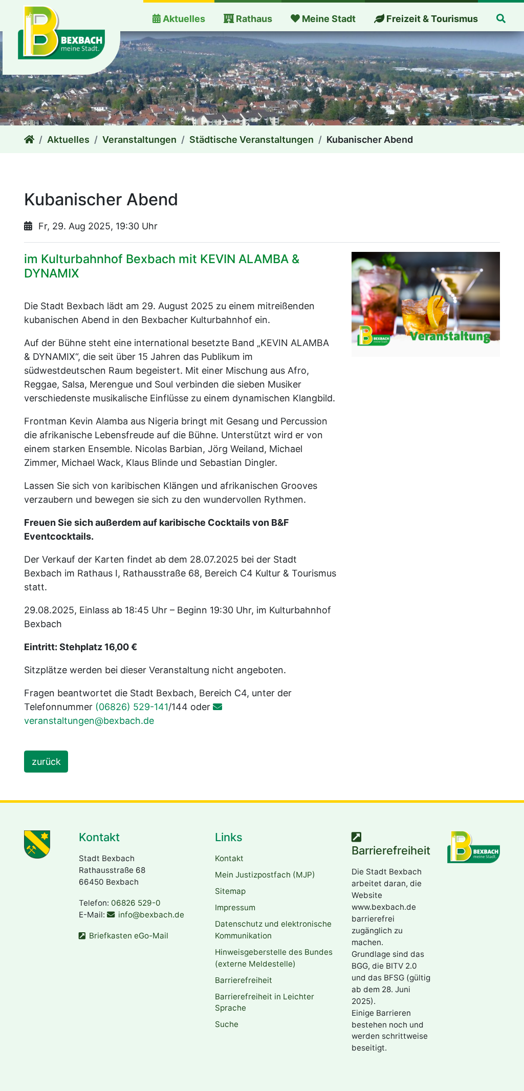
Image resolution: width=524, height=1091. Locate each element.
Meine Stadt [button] (328, 18)
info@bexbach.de (151, 914)
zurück (46, 761)
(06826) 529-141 (131, 706)
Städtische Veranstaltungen (251, 139)
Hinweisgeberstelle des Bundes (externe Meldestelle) (274, 958)
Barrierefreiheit (243, 980)
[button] (501, 17)
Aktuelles (68, 139)
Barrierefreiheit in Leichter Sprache (264, 1002)
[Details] (29, 139)
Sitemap (230, 891)
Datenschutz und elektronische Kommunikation (273, 929)
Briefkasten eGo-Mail (128, 935)
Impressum (235, 907)
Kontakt (229, 858)
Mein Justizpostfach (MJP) (265, 875)
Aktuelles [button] (183, 18)
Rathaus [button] (253, 18)
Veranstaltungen (139, 139)
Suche (226, 1024)
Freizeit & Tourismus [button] (431, 18)
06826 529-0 (136, 903)
